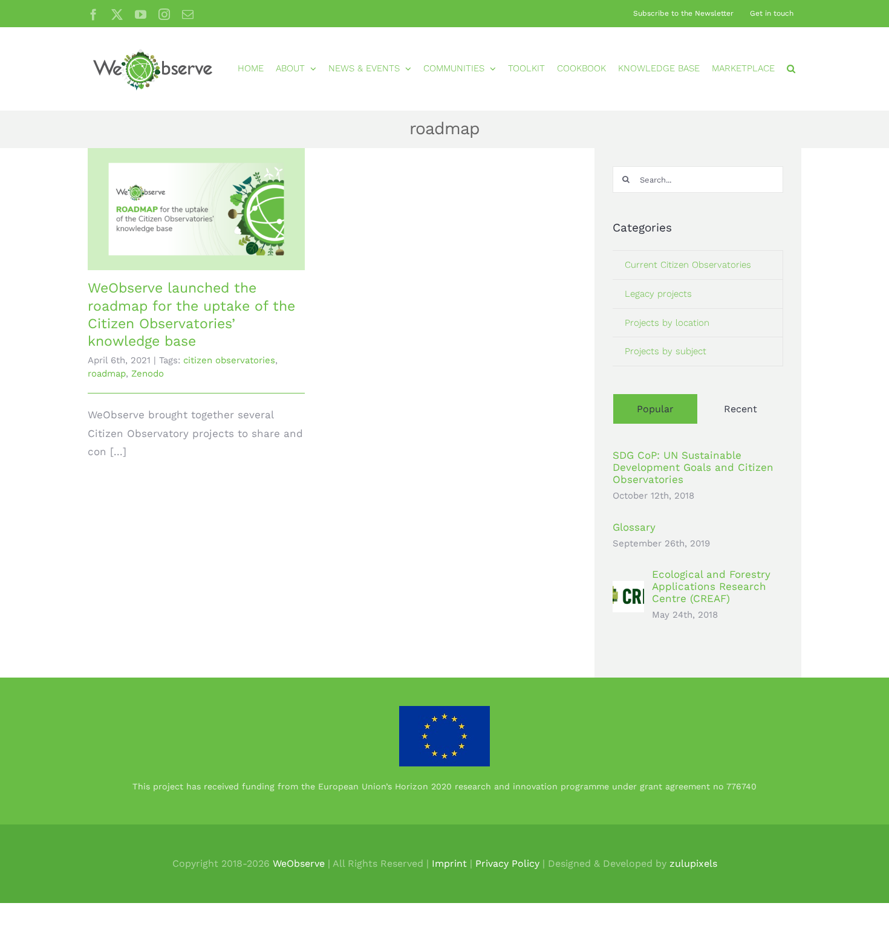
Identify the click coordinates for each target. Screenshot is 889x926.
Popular (655, 409)
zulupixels (693, 863)
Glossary (634, 527)
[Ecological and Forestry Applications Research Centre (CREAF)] (628, 590)
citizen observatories (229, 360)
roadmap (107, 373)
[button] (791, 68)
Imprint (449, 863)
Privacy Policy (507, 863)
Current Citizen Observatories (688, 264)
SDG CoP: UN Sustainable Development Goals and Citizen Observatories (693, 467)
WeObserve (299, 863)
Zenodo (147, 373)
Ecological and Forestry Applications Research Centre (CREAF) (711, 586)
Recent (740, 409)
